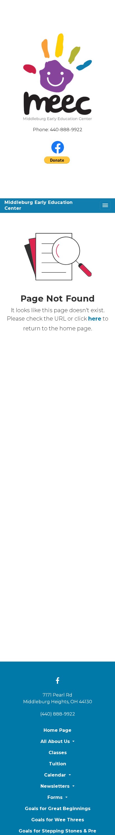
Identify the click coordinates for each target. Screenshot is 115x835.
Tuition (57, 763)
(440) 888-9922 (57, 714)
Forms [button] (55, 797)
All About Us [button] (55, 741)
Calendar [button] (55, 775)
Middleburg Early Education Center (38, 205)
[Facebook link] (57, 681)
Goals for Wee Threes (57, 819)
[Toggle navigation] (105, 205)
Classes (58, 752)
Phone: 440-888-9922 (57, 129)
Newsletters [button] (55, 786)
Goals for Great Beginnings (57, 808)
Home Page (57, 730)
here (94, 318)
